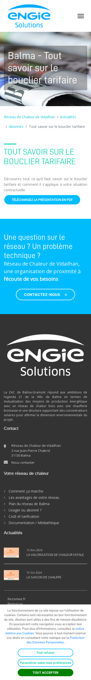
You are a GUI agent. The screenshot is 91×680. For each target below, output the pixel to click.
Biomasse (15, 603)
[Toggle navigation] (80, 16)
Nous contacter (23, 462)
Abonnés (16, 126)
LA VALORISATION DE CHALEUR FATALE (55, 554)
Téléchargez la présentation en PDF (42, 200)
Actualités (68, 116)
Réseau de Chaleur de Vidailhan (29, 116)
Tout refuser (45, 652)
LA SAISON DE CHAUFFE (44, 577)
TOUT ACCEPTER (45, 672)
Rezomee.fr (17, 599)
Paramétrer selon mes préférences (45, 663)
